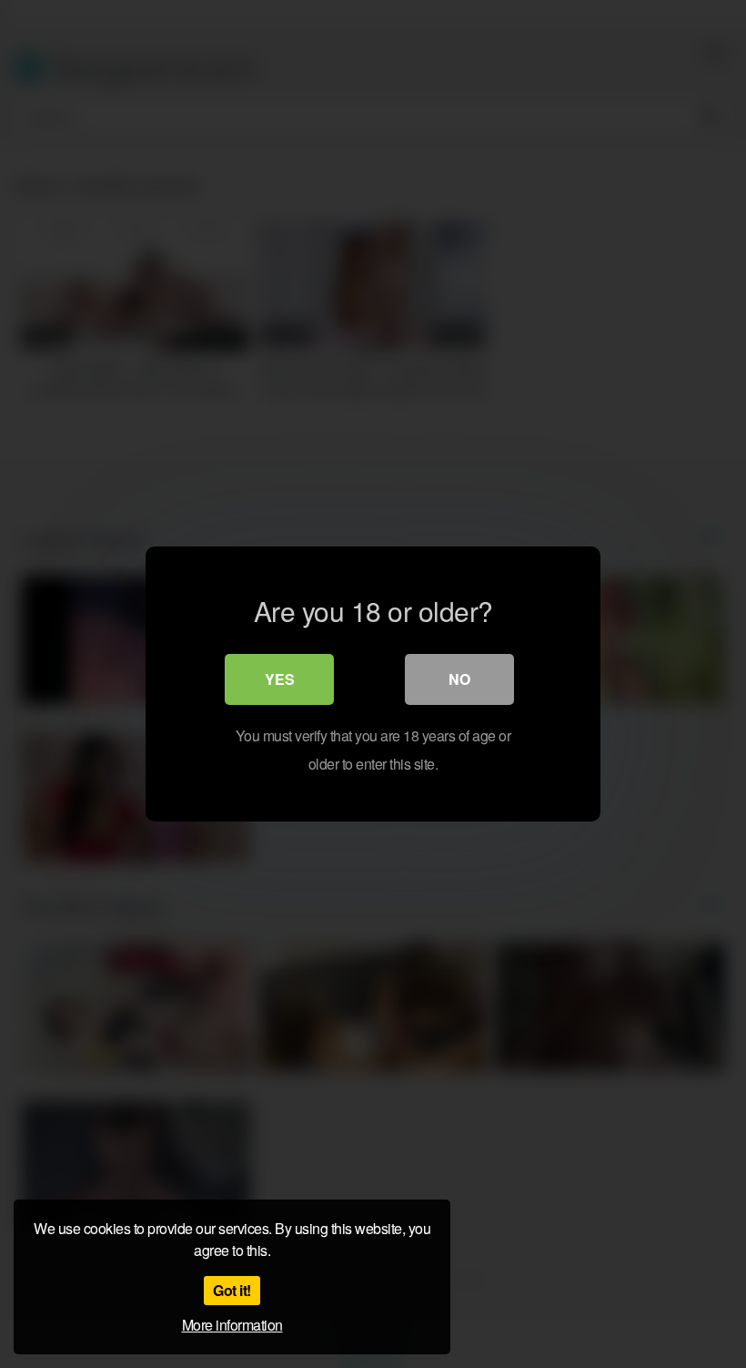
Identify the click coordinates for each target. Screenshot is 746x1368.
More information (232, 1324)
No (459, 679)
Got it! (232, 1290)
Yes (280, 679)
